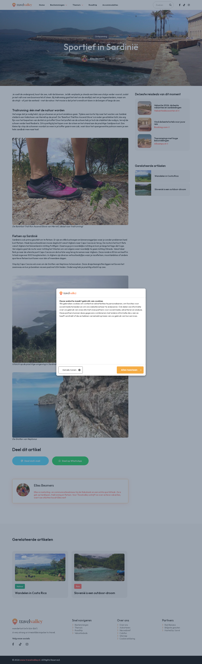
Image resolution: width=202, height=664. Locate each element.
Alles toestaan (129, 369)
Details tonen (69, 369)
